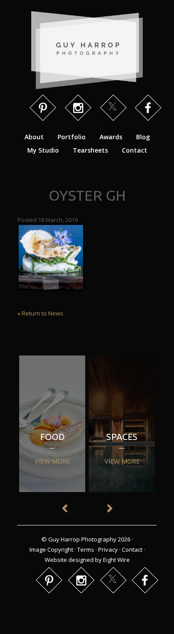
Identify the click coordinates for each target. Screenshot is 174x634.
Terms (85, 549)
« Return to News (40, 313)
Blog (143, 137)
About (34, 137)
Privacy (108, 549)
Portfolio (72, 137)
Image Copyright (51, 549)
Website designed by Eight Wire (87, 560)
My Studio (43, 150)
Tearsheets (90, 150)
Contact (134, 150)
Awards (110, 137)
